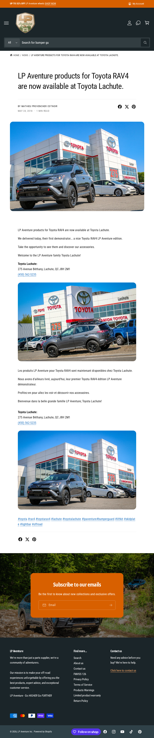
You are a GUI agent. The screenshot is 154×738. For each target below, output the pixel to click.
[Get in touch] (138, 23)
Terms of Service (83, 684)
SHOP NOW (50, 3)
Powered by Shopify (43, 731)
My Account (138, 3)
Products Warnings (84, 690)
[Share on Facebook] (119, 106)
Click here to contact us (123, 670)
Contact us (79, 668)
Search (77, 658)
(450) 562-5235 (27, 274)
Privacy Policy (81, 679)
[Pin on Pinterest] (133, 106)
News (25, 55)
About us (78, 663)
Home (16, 55)
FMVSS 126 (80, 674)
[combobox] (85, 42)
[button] (6, 23)
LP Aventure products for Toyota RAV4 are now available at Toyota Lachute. (75, 55)
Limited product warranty (87, 695)
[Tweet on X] (126, 106)
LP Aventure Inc (25, 731)
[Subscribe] (111, 605)
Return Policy (81, 701)
